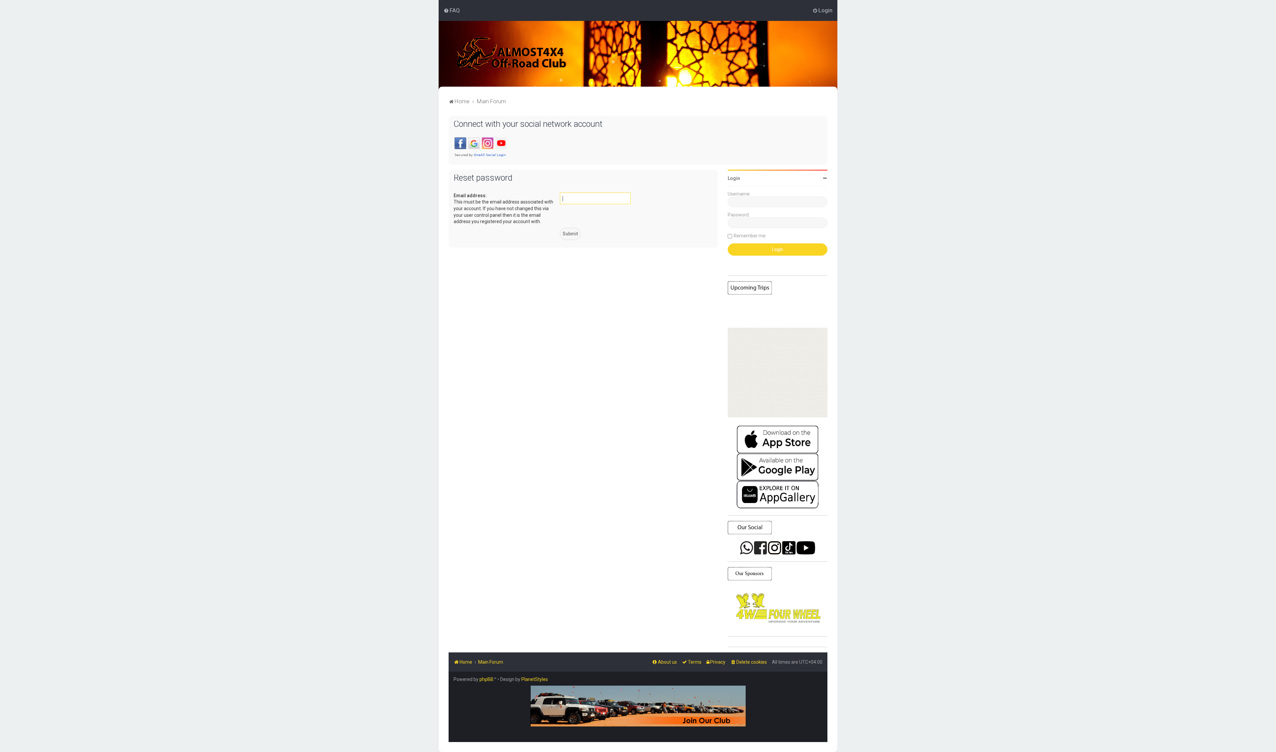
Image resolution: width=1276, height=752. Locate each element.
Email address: (470, 195)
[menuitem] (452, 10)
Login (734, 178)
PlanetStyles (534, 679)
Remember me (750, 235)
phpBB (486, 679)
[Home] (511, 54)
